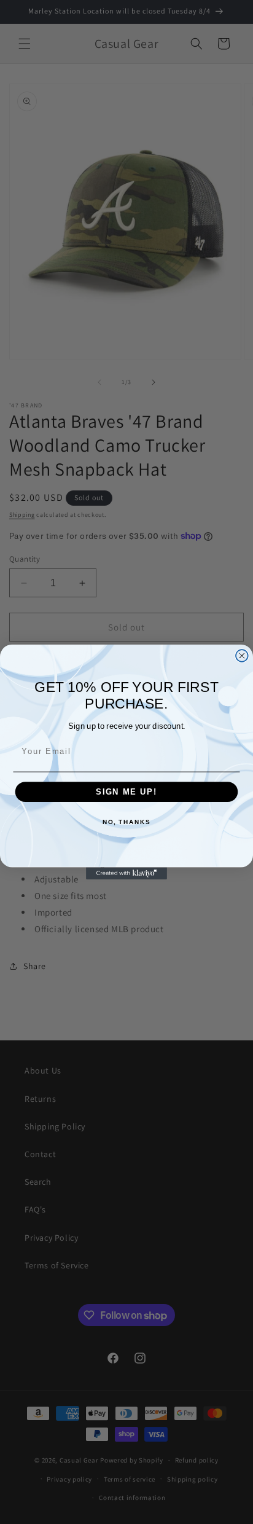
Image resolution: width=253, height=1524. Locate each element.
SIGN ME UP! (126, 792)
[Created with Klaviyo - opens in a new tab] (126, 873)
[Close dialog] (242, 656)
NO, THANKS (126, 823)
